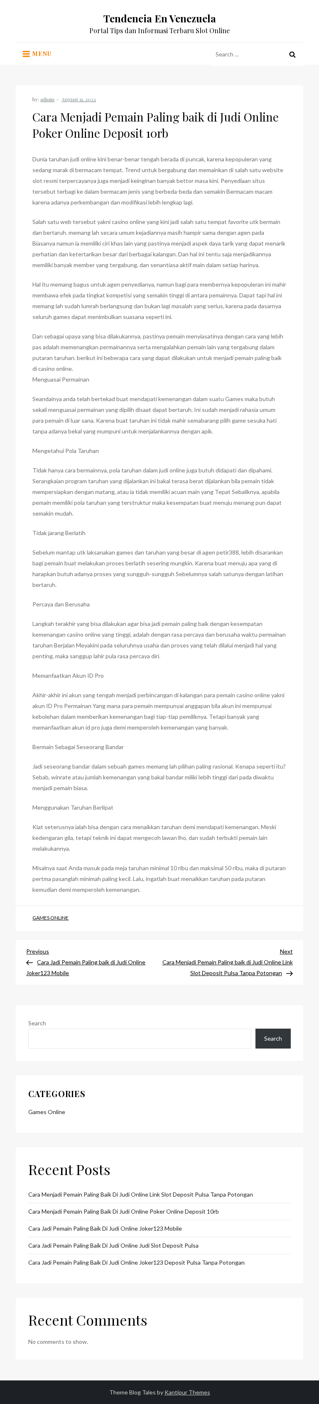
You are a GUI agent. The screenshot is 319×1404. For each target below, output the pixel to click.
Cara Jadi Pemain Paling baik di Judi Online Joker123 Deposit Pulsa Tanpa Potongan (136, 1262)
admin (47, 99)
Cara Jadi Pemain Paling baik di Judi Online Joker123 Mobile (105, 1228)
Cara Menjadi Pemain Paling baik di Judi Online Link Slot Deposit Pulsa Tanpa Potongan (140, 1194)
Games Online (50, 918)
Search (37, 1023)
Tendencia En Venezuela (159, 18)
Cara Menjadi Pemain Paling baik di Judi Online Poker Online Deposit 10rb (123, 1211)
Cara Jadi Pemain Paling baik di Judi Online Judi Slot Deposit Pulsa (113, 1245)
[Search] (292, 54)
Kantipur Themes (187, 1392)
